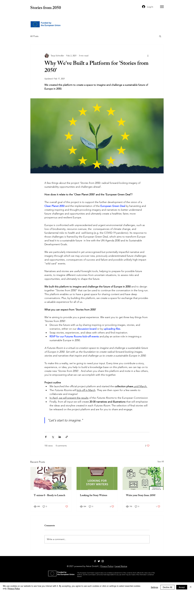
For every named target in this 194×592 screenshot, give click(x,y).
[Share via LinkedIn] (59, 437)
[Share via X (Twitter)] (52, 437)
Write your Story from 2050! (141, 495)
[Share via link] (66, 437)
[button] (162, 7)
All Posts (34, 36)
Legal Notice (121, 566)
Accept (182, 587)
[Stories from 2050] (98, 561)
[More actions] (148, 55)
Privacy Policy (106, 566)
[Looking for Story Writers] (97, 478)
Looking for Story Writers (93, 495)
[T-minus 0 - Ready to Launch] (50, 478)
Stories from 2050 (45, 8)
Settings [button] (154, 587)
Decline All (167, 587)
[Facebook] (95, 561)
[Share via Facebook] (45, 437)
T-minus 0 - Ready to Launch (49, 495)
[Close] (190, 587)
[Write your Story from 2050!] (143, 478)
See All (161, 461)
